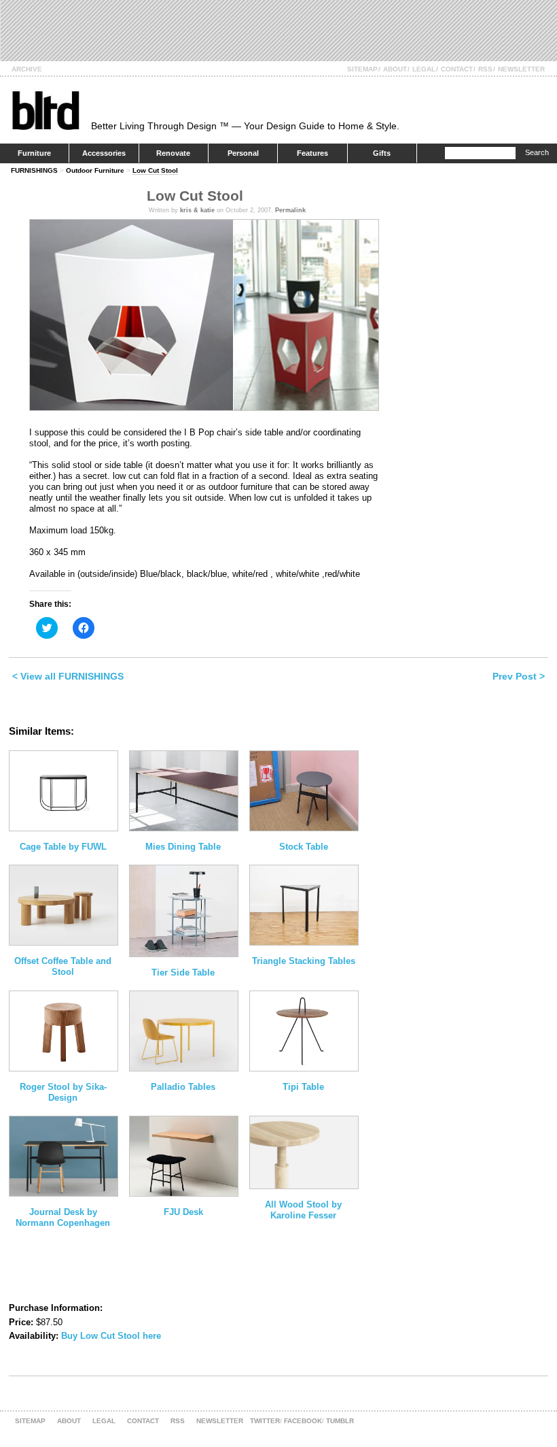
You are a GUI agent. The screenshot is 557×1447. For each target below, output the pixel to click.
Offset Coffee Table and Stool (62, 966)
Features (312, 153)
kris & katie (197, 210)
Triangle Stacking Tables (303, 961)
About (395, 69)
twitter (265, 1421)
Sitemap (362, 69)
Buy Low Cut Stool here (111, 1336)
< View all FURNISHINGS (68, 676)
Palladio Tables (183, 1087)
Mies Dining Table (183, 847)
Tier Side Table (183, 972)
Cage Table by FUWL (63, 847)
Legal (423, 69)
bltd (45, 109)
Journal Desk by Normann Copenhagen (63, 1217)
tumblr (340, 1421)
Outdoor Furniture (95, 170)
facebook (303, 1421)
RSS (485, 69)
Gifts (382, 153)
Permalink (290, 210)
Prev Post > (518, 676)
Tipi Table (303, 1087)
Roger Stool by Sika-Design (63, 1092)
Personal (243, 153)
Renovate (173, 153)
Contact (457, 69)
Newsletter (521, 69)
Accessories (104, 153)
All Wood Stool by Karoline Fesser (303, 1209)
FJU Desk (183, 1212)
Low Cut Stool (155, 170)
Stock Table (303, 847)
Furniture (34, 153)
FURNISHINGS (34, 170)
